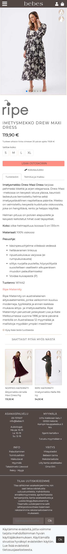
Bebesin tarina (50, 455)
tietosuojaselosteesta (17, 549)
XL (29, 152)
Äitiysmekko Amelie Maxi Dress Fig (16, 394)
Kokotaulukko (35, 170)
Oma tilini (50, 466)
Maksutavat (17, 459)
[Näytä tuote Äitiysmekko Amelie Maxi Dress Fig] (18, 367)
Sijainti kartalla (49, 433)
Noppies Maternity (17, 388)
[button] (58, 371)
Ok (60, 539)
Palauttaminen (17, 451)
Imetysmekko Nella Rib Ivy (47, 394)
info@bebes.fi (17, 421)
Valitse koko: (9, 147)
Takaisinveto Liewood (17, 466)
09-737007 (16, 418)
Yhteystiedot (50, 451)
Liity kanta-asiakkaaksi (50, 463)
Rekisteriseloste (50, 459)
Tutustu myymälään (49, 439)
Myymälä (16, 463)
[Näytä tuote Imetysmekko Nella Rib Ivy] (48, 367)
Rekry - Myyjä (17, 470)
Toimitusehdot (16, 455)
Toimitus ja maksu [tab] (34, 177)
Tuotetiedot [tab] (11, 177)
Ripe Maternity (12, 289)
